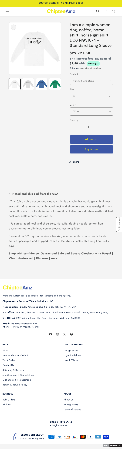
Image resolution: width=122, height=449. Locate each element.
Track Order (9, 360)
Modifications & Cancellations (18, 375)
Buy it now (91, 149)
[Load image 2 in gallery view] (28, 84)
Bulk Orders (9, 399)
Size (72, 89)
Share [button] (76, 162)
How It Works (71, 360)
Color (72, 104)
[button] (7, 11)
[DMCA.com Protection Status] (112, 447)
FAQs (5, 350)
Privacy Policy (71, 404)
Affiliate (7, 404)
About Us (68, 399)
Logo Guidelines (72, 355)
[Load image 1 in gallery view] (14, 84)
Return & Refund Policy (15, 384)
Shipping (74, 68)
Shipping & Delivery (13, 370)
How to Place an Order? (15, 355)
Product (74, 74)
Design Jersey (71, 350)
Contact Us (8, 365)
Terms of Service (72, 409)
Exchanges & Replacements (17, 379)
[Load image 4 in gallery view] (55, 84)
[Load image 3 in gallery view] (41, 84)
